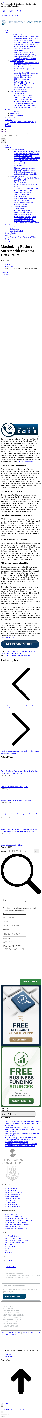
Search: (3, 851)
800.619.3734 (11, 1260)
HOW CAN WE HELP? (12, 946)
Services (10, 1333)
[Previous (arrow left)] (2, 1416)
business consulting (12, 655)
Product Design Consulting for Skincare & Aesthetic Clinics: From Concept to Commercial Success (19, 830)
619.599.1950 (11, 1267)
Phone (6, 929)
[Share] (4, 1414)
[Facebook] (36, 1337)
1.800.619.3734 (11, 11)
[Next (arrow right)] (4, 1416)
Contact (13, 1335)
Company (7, 938)
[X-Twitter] (37, 1337)
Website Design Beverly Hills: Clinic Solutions (17, 800)
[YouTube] (38, 1337)
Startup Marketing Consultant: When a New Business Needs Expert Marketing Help (20, 772)
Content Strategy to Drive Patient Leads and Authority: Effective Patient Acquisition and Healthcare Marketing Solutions (21, 1140)
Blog (7, 1335)
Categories (4, 1110)
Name (6, 913)
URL (4, 900)
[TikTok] (40, 1337)
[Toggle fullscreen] (6, 1414)
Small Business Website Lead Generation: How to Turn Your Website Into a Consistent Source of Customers (23, 1123)
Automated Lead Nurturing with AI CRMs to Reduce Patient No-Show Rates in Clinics (21, 1145)
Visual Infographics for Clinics (12, 845)
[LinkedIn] (39, 1337)
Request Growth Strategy (14, 1296)
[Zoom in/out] (8, 1414)
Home (3, 1333)
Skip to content (6, 2)
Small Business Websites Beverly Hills (14, 787)
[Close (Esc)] (2, 1414)
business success (24, 655)
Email (5, 921)
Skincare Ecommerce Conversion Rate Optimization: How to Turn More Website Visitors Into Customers (23, 1129)
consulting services (26, 461)
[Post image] (7, 769)
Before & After (28, 1333)
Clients (17, 1333)
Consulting (5, 274)
